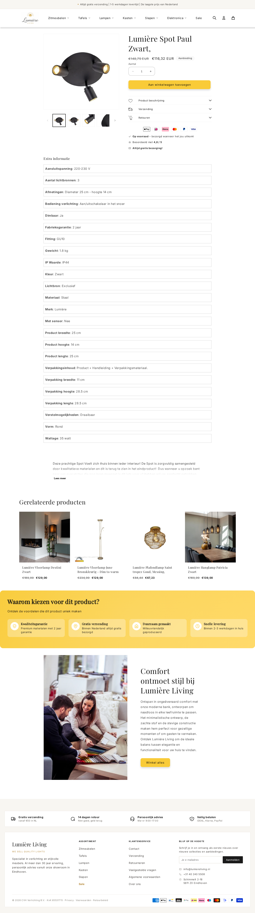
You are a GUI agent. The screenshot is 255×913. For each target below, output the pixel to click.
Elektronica (175, 18)
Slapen (150, 18)
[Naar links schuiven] (47, 120)
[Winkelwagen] (233, 17)
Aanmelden (233, 859)
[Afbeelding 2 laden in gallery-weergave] (73, 120)
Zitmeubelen (57, 18)
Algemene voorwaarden (144, 876)
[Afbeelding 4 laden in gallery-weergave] (103, 120)
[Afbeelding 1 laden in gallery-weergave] (59, 120)
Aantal (132, 63)
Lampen (105, 18)
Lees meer (60, 478)
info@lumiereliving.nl (197, 869)
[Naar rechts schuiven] (115, 120)
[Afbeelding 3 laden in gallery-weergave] (88, 120)
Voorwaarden (83, 900)
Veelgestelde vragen (142, 870)
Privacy (69, 900)
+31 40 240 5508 (194, 874)
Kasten (128, 18)
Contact (134, 848)
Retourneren (137, 862)
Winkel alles (155, 762)
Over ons (135, 884)
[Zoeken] (214, 17)
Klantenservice (140, 841)
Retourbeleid (100, 900)
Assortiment (87, 841)
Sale (199, 18)
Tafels (82, 18)
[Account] (223, 17)
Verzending (136, 855)
